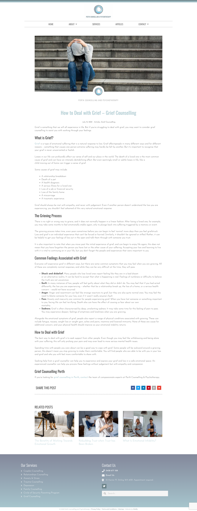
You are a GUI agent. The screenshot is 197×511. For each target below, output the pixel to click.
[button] (133, 388)
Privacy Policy (95, 509)
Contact (142, 24)
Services (96, 24)
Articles (119, 24)
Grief (37, 144)
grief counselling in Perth (66, 377)
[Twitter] (104, 486)
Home (50, 24)
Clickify (135, 509)
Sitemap (121, 509)
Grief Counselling (108, 122)
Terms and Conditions (109, 509)
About (71, 24)
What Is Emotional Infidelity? (139, 440)
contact (84, 377)
